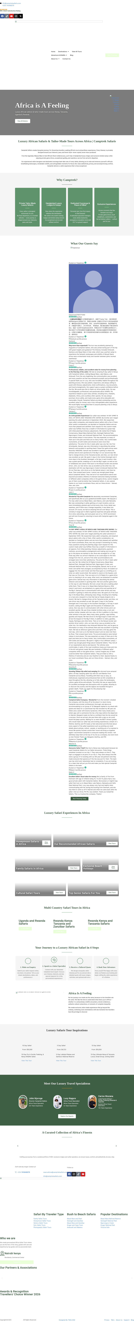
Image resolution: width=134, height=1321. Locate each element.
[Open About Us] (59, 59)
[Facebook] (2, 16)
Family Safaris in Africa (29, 868)
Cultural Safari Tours (28, 893)
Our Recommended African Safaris (74, 844)
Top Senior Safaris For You (84, 893)
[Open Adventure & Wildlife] (66, 55)
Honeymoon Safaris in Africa (27, 843)
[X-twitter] (20, 16)
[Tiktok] (7, 16)
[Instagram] (16, 16)
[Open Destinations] (68, 51)
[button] (18, 992)
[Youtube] (11, 16)
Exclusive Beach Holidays (92, 867)
